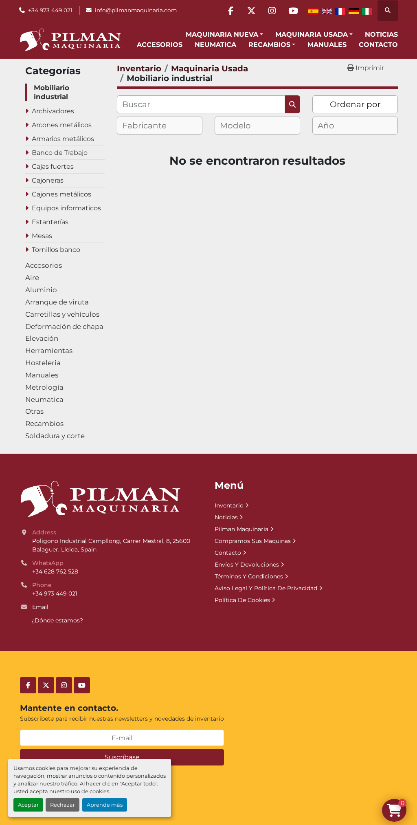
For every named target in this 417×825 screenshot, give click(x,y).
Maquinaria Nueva (222, 34)
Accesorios (159, 45)
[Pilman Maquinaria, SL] (100, 498)
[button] (224, 35)
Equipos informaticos (66, 208)
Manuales (327, 45)
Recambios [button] (269, 45)
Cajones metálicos (61, 194)
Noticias (381, 34)
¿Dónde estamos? (57, 620)
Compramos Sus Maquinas (253, 541)
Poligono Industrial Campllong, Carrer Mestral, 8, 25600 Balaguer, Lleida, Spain (112, 545)
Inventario (229, 505)
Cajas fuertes (53, 166)
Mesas (42, 236)
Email (40, 607)
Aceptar (28, 805)
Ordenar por (355, 104)
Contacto (378, 45)
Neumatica (215, 45)
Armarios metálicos (63, 139)
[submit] (292, 104)
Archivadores (53, 111)
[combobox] (159, 126)
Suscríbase (122, 757)
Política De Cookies (242, 600)
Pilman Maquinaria (241, 529)
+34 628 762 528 (55, 571)
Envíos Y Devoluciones (247, 564)
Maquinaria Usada (311, 34)
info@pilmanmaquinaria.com (136, 10)
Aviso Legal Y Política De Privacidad (266, 588)
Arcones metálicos (62, 125)
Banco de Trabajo (60, 153)
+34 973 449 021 (50, 10)
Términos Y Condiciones (249, 576)
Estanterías (50, 222)
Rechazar (62, 805)
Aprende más (105, 805)
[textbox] (151, 125)
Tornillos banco (56, 250)
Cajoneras (48, 180)
